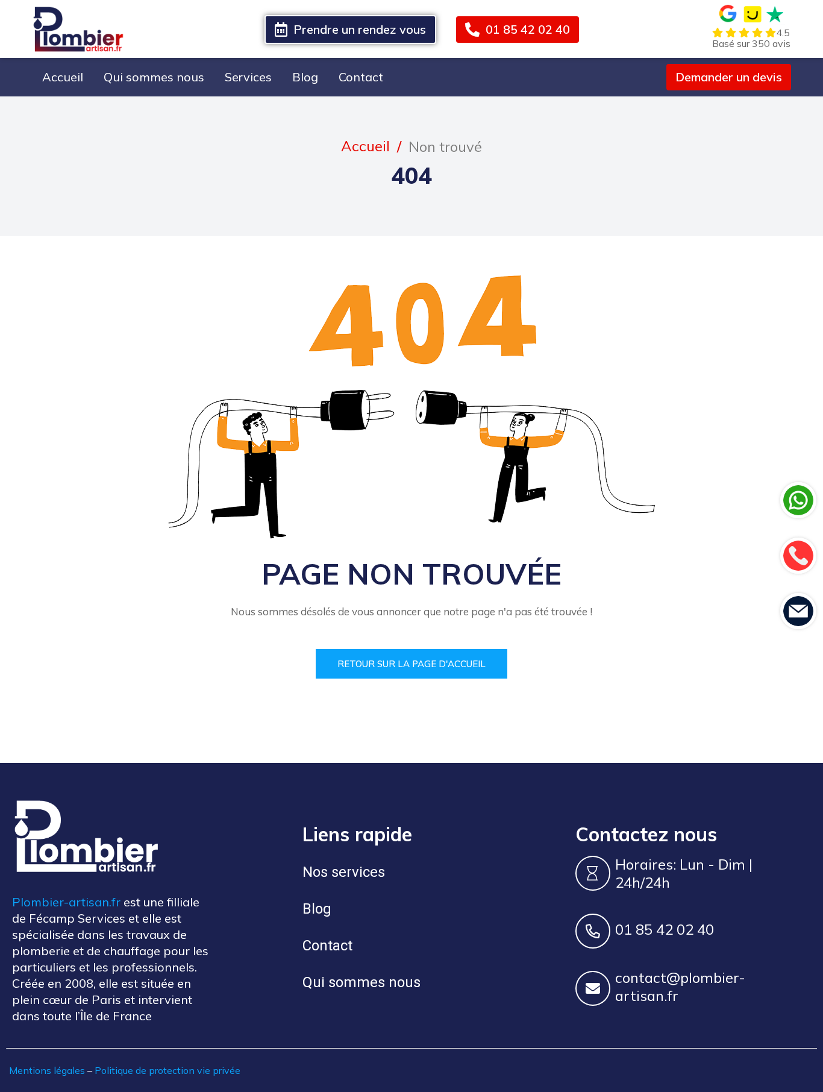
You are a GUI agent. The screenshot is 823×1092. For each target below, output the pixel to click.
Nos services (343, 872)
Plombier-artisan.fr (66, 901)
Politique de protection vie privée (167, 1070)
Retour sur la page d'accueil (411, 664)
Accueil (62, 76)
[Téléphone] (798, 556)
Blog (305, 76)
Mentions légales (47, 1070)
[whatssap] (798, 500)
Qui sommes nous (154, 76)
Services (248, 76)
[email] (798, 611)
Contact (361, 76)
